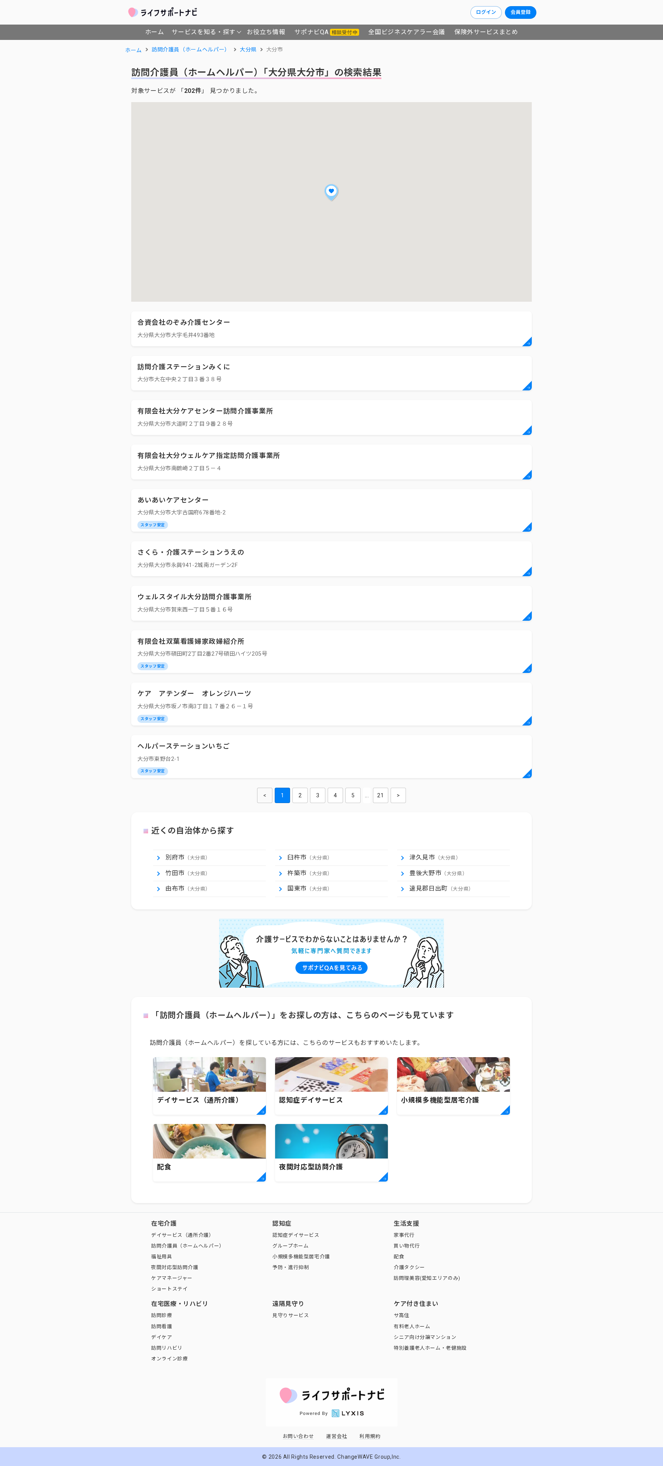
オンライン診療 (169, 1359)
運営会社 (336, 1436)
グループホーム (290, 1246)
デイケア (161, 1337)
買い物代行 (407, 1246)
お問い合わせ (298, 1436)
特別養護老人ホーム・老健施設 (430, 1348)
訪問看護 (161, 1326)
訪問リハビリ (167, 1348)
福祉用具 (161, 1256)
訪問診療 (161, 1315)
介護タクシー (409, 1267)
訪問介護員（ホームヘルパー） (187, 1246)
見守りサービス (290, 1315)
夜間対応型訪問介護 (174, 1267)
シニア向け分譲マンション (425, 1337)
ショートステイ (169, 1289)
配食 (399, 1256)
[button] (331, 192)
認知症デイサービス (296, 1235)
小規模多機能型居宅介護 (301, 1256)
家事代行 (404, 1235)
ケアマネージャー (172, 1278)
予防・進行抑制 (290, 1267)
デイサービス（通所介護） (182, 1235)
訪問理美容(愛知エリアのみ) (427, 1278)
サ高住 (401, 1315)
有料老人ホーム (412, 1326)
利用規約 (370, 1436)
